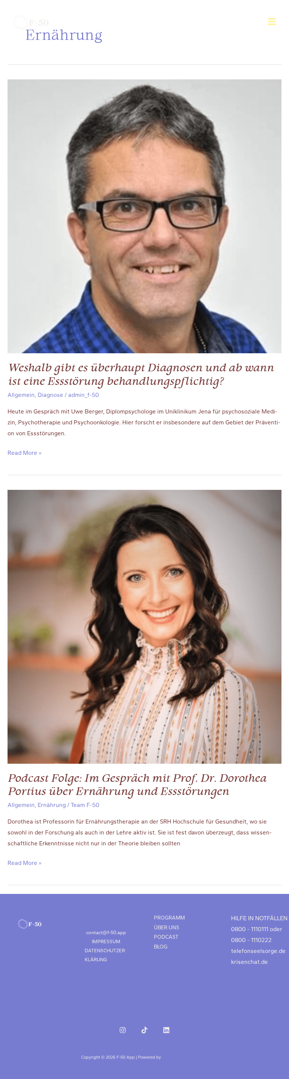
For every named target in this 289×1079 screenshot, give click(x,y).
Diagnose (50, 395)
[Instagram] (122, 1030)
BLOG (160, 947)
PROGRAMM (169, 918)
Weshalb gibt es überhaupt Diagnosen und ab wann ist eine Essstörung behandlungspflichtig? (141, 375)
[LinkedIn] (166, 1030)
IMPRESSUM (106, 941)
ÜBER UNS (166, 927)
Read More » (24, 454)
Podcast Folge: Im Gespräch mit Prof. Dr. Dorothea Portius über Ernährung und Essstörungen (137, 785)
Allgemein (21, 395)
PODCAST (166, 937)
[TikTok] (144, 1030)
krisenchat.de (249, 962)
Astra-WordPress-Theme (185, 1057)
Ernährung (52, 805)
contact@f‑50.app (106, 932)
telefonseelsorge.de (258, 951)
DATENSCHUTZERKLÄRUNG (105, 955)
